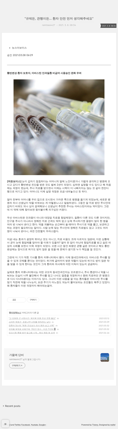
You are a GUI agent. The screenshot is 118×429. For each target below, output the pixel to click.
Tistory (95, 425)
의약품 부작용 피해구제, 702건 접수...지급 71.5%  (32, 329)
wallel (112, 425)
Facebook (25, 425)
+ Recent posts (11, 405)
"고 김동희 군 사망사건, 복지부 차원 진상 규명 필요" (32, 318)
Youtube (34, 425)
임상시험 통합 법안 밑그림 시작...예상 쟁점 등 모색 (32, 332)
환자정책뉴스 (15, 312)
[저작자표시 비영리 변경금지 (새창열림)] (43, 300)
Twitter (17, 425)
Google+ (42, 425)
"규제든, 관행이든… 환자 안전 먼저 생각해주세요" (59, 18)
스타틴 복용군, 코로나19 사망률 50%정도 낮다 (30, 322)
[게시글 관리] (22, 300)
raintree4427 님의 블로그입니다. (25, 359)
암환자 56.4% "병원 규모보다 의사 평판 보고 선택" (31, 325)
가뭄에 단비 (16, 355)
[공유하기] (19, 300)
